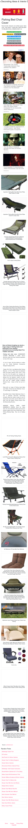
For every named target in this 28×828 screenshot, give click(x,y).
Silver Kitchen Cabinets (7, 797)
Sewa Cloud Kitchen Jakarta (8, 803)
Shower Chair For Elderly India (9, 780)
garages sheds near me (7, 34)
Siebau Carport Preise (7, 805)
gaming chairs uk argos (20, 34)
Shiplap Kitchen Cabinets (8, 785)
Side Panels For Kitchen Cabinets (10, 757)
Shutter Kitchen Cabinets (8, 763)
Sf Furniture (4, 754)
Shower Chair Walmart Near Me (9, 788)
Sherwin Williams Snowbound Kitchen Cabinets (13, 777)
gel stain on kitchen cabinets (14, 36)
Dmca (6, 823)
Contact (12, 823)
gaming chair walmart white (14, 38)
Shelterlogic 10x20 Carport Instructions (11, 768)
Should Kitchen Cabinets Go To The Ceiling (12, 771)
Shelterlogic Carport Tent (8, 751)
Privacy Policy (20, 823)
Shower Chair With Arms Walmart (10, 791)
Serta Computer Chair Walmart (9, 794)
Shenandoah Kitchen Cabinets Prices (10, 766)
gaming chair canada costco (14, 41)
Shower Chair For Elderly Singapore (10, 760)
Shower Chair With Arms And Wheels (10, 783)
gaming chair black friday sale (14, 43)
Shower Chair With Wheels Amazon (10, 800)
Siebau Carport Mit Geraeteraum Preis (11, 774)
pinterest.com (9, 745)
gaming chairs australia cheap (14, 32)
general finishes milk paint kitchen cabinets (14, 45)
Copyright (14, 825)
